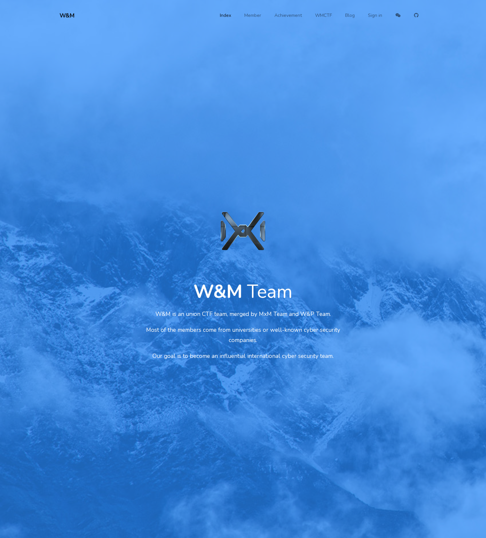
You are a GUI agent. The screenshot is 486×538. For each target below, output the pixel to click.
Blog (350, 15)
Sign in (375, 15)
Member (252, 15)
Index (225, 15)
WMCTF (323, 15)
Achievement (288, 15)
